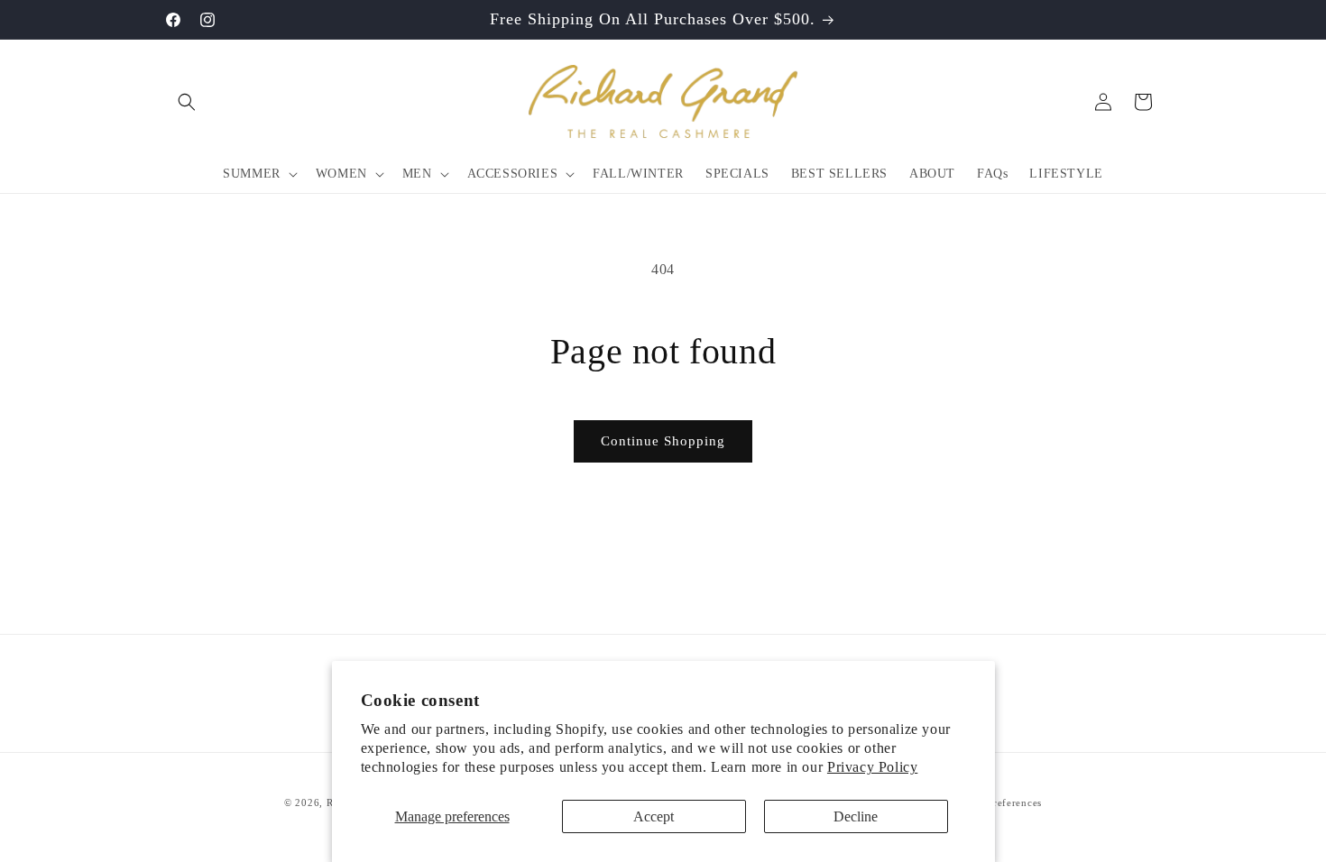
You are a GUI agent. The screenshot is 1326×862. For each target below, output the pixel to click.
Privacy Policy (872, 767)
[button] (187, 102)
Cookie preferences (996, 802)
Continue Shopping (663, 441)
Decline (855, 816)
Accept (653, 816)
